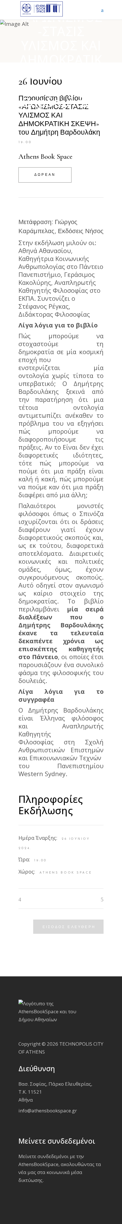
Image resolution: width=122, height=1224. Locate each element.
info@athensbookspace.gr (47, 1110)
